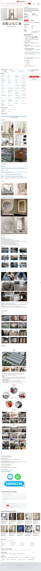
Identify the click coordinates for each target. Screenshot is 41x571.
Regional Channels (32, 563)
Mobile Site (19, 564)
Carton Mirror (3, 559)
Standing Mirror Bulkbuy (31, 559)
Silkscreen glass (32, 545)
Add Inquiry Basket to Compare (12, 26)
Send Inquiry (26, 20)
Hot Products (3, 563)
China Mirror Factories (4, 557)
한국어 (31, 565)
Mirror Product (21, 557)
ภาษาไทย (38, 565)
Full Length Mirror (33, 557)
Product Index (36, 563)
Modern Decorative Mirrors (19, 5)
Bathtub (2, 542)
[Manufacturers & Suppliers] (20, 1)
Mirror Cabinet (2, 545)
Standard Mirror (27, 557)
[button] (24, 71)
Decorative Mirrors (14, 5)
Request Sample (37, 22)
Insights (22, 564)
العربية (29, 565)
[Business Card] (39, 73)
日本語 (34, 565)
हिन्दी (35, 565)
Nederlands (26, 565)
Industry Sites (28, 563)
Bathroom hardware (13, 542)
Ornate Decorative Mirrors (4, 553)
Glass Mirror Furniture (13, 559)
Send (7, 505)
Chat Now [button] (32, 20)
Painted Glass (22, 545)
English (6, 565)
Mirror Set (16, 557)
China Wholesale (20, 563)
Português (12, 565)
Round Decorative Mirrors (21, 553)
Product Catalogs (12, 540)
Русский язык (17, 565)
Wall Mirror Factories (11, 557)
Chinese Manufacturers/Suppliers (13, 563)
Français (15, 565)
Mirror (10, 5)
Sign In (25, 66)
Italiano (21, 565)
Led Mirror (21, 542)
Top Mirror (7, 559)
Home (1, 5)
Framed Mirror (32, 542)
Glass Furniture (12, 545)
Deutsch (24, 565)
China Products (7, 563)
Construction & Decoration (6, 5)
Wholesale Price (24, 563)
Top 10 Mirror (19, 559)
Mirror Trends (24, 559)
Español (9, 565)
